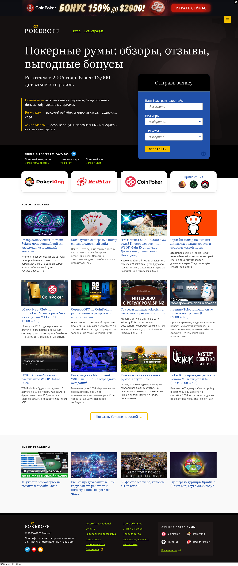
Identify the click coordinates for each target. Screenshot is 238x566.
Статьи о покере (133, 528)
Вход (76, 31)
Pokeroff (37, 525)
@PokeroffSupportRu (37, 162)
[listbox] (174, 121)
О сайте (90, 528)
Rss (40, 549)
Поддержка (92, 549)
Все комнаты (169, 550)
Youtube (34, 549)
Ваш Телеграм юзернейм (164, 100)
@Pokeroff (65, 162)
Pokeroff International (98, 523)
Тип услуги (153, 131)
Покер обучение (132, 523)
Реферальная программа (101, 533)
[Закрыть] (236, 2)
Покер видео (93, 539)
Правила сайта (132, 533)
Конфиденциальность (136, 539)
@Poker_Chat (93, 162)
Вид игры (152, 116)
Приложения (193, 177)
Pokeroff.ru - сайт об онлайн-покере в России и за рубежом (42, 28)
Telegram (27, 549)
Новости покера (95, 544)
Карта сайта (130, 544)
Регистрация (93, 31)
